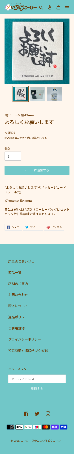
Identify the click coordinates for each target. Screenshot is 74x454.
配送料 (8, 137)
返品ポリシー (18, 316)
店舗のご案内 (18, 283)
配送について (18, 305)
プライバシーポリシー (24, 339)
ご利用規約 (16, 328)
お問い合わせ (18, 294)
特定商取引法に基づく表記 (28, 350)
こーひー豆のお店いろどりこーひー (42, 440)
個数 (7, 148)
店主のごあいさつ (21, 261)
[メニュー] (67, 7)
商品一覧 (14, 272)
